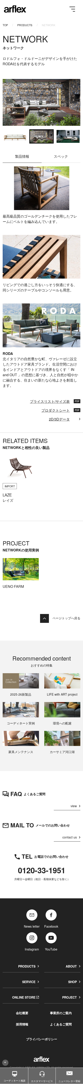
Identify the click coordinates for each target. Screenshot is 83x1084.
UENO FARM (13, 586)
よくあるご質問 (61, 1024)
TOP (5, 25)
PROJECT (69, 997)
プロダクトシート (55, 410)
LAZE (7, 495)
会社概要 (22, 1013)
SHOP (72, 982)
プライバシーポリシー (41, 1039)
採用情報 (22, 1024)
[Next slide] (73, 102)
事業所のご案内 (61, 1013)
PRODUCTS (24, 25)
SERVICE (28, 982)
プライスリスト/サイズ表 (50, 401)
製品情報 (22, 156)
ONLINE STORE (23, 997)
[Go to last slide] (9, 102)
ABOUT (71, 966)
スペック (61, 156)
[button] (15, 136)
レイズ (8, 500)
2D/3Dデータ (59, 419)
